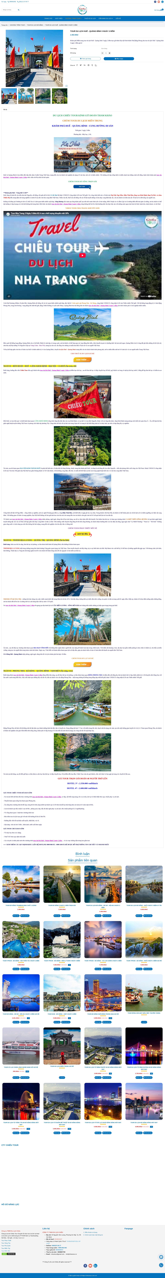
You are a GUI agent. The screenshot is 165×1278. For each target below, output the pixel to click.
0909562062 (12, 1)
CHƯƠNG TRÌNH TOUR (73, 18)
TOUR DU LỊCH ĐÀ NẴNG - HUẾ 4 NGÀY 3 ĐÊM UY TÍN (144, 905)
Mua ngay (119, 58)
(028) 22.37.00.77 (24, 1)
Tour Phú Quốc (6, 1245)
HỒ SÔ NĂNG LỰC (10, 1204)
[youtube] (159, 1)
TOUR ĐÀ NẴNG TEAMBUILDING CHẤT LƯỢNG (21, 905)
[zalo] (163, 1)
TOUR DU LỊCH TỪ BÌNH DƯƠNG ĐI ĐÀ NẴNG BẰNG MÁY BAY (144, 1068)
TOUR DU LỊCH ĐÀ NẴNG (35, 25)
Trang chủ (4, 25)
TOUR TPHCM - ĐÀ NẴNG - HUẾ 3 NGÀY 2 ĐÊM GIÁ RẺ (144, 960)
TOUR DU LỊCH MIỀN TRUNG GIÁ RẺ (62, 1066)
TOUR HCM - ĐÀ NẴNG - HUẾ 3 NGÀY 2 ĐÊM (62, 1014)
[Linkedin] (84, 65)
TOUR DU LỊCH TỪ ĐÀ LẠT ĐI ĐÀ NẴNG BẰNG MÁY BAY (103, 1122)
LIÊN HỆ (118, 18)
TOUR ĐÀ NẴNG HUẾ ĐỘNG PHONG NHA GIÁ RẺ (103, 1014)
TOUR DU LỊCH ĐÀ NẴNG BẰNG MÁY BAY (144, 1122)
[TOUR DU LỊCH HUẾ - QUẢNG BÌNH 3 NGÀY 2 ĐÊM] (82, 9)
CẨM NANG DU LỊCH (105, 18)
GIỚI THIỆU (58, 18)
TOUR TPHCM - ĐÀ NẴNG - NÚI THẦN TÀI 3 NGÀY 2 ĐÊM (21, 960)
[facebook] (156, 1)
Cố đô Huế (53, 195)
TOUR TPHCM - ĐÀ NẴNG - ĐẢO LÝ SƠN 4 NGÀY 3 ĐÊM (62, 960)
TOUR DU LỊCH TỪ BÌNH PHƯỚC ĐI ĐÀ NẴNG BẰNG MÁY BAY (103, 1068)
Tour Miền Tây (5, 1248)
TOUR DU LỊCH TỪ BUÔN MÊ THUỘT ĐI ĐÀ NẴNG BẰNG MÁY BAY (62, 1123)
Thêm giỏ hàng (86, 58)
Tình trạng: (73, 48)
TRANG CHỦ (48, 18)
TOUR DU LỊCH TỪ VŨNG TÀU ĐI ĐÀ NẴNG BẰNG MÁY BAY (21, 1123)
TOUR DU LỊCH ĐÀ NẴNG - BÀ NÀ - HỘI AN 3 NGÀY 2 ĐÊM (103, 906)
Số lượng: (73, 53)
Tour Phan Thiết (6, 1240)
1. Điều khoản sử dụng (90, 1232)
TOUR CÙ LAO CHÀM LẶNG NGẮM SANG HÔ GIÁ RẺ (21, 1067)
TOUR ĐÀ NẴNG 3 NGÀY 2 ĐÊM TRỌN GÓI (62, 905)
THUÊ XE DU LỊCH (90, 18)
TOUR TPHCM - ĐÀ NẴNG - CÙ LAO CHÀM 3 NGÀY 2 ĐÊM (103, 960)
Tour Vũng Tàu (5, 1243)
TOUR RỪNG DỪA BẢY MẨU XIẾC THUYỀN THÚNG (144, 1013)
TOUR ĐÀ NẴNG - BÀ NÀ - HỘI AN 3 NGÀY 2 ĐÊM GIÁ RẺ (21, 1014)
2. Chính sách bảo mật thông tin (93, 1235)
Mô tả (5, 109)
